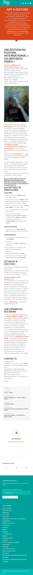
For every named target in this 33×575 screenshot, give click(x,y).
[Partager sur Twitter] (16, 468)
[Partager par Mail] (26, 468)
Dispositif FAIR (6, 521)
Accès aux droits (6, 508)
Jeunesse (5, 527)
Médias (4, 529)
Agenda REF (5, 512)
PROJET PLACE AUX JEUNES (10, 542)
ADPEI (17, 217)
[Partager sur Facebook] (7, 468)
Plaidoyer (4, 536)
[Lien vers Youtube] (30, 3)
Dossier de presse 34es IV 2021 (16, 442)
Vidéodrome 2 (20, 195)
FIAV (13, 253)
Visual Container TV (16, 249)
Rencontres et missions (8, 549)
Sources (6, 381)
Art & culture (5, 514)
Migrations (5, 531)
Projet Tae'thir (6, 544)
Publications (5, 546)
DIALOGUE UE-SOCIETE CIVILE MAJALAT (14, 519)
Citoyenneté (5, 516)
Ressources (5, 553)
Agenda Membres (7, 510)
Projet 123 (5, 540)
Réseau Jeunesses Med (8, 551)
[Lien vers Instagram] (28, 3)
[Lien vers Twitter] (23, 3)
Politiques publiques (7, 538)
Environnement (6, 525)
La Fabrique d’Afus (9, 404)
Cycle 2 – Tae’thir (8, 392)
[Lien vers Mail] (26, 3)
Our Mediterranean (7, 534)
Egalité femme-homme (8, 523)
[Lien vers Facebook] (21, 3)
